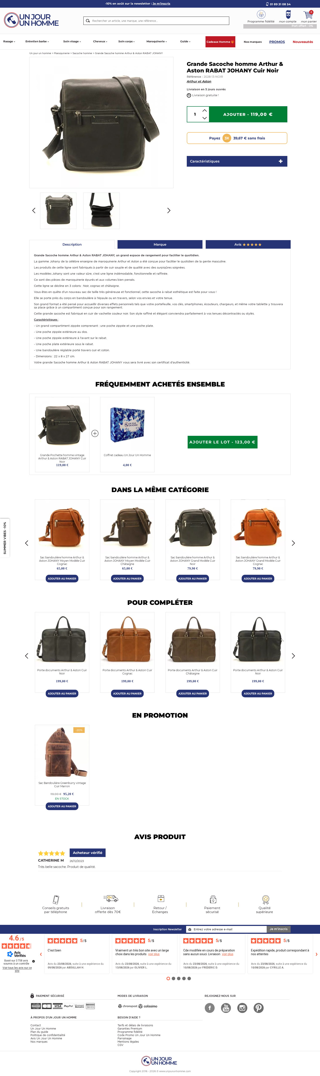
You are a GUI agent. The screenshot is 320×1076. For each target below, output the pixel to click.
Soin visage (71, 41)
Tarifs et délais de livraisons (135, 1025)
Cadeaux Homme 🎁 (220, 41)
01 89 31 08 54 (280, 4)
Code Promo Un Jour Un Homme (139, 1035)
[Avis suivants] (316, 954)
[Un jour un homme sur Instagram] (242, 1008)
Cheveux (99, 41)
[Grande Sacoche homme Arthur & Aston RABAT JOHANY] (101, 122)
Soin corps (125, 41)
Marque (160, 244)
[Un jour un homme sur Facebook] (210, 1008)
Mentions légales (128, 1041)
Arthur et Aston (199, 81)
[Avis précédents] (41, 954)
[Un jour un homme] (160, 1060)
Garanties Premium (130, 1028)
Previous (33, 210)
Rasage (8, 41)
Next (168, 210)
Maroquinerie (156, 41)
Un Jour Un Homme (43, 1028)
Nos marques (253, 41)
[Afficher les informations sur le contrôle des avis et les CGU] (33, 961)
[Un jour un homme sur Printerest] (259, 1008)
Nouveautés (303, 42)
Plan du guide (39, 1031)
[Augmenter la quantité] (204, 110)
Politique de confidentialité (47, 1035)
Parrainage (124, 1038)
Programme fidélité (130, 1031)
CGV (120, 1045)
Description (72, 244)
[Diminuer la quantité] (204, 118)
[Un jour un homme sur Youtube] (226, 1008)
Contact (35, 1025)
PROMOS (277, 42)
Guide (184, 41)
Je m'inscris (279, 929)
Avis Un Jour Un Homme (46, 1038)
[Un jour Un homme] (32, 19)
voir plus (154, 954)
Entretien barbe (36, 41)
